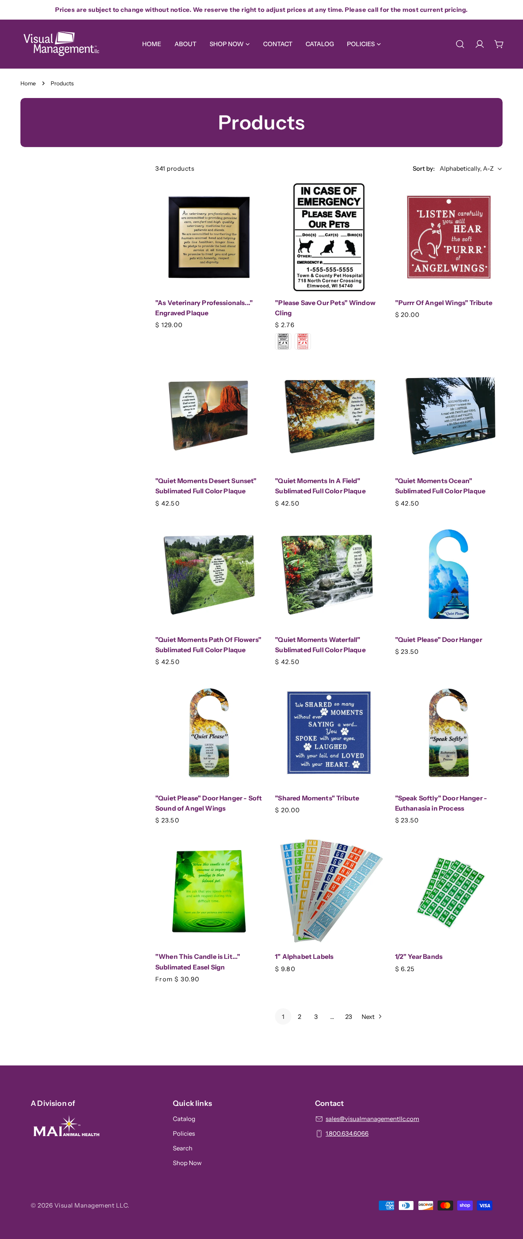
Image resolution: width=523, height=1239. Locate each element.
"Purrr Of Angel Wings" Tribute (444, 303)
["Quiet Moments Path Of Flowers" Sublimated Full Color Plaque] (209, 574)
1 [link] (283, 1017)
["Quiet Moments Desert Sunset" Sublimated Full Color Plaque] (209, 415)
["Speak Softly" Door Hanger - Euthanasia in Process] (449, 733)
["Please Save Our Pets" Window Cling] (328, 237)
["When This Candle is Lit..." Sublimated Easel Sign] (209, 891)
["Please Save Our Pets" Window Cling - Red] (303, 341)
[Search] (460, 44)
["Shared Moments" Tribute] (328, 733)
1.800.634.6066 (347, 1133)
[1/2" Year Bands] (449, 891)
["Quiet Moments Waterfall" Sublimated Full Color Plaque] (328, 574)
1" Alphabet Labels (304, 956)
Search (182, 1148)
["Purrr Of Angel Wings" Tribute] (449, 237)
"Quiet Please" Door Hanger (438, 640)
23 (348, 1017)
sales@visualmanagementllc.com (372, 1119)
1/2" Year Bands (419, 956)
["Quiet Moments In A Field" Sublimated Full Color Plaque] (328, 415)
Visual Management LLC (91, 1205)
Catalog (184, 1119)
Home (28, 83)
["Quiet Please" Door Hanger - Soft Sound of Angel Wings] (209, 733)
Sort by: (424, 168)
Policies (184, 1133)
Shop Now (187, 1163)
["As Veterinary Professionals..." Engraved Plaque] (209, 237)
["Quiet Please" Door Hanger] (449, 574)
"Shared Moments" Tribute (317, 798)
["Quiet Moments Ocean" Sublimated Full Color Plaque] (449, 415)
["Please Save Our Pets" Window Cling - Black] (283, 341)
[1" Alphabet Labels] (328, 891)
